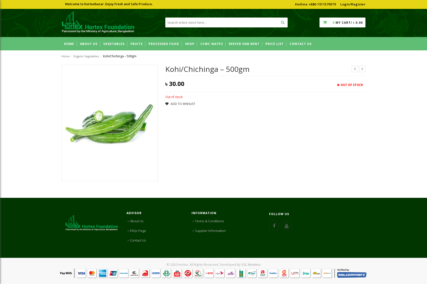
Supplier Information (210, 230)
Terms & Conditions (209, 221)
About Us (137, 221)
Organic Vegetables (86, 56)
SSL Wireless (251, 264)
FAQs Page (138, 230)
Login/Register (352, 4)
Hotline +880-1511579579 (315, 4)
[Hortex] (98, 22)
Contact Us (138, 240)
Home (66, 56)
